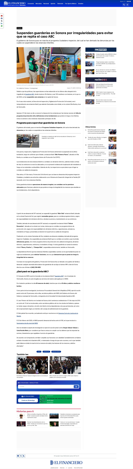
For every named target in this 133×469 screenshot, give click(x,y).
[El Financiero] (14, 3)
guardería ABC (46, 351)
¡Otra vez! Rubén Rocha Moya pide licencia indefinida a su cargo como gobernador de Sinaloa (104, 86)
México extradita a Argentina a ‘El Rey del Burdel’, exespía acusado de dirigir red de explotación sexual (37, 416)
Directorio (62, 467)
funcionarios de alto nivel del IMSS (27, 323)
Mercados (39, 3)
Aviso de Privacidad (78, 467)
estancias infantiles (56, 351)
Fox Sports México (70, 3)
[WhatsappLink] (44, 399)
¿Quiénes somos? (54, 467)
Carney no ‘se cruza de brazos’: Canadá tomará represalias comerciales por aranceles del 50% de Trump (69, 424)
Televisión (60, 3)
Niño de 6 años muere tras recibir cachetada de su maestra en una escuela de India (106, 102)
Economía (31, 3)
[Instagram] (127, 1)
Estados (80, 3)
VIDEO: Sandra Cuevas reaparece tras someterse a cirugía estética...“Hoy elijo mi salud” (105, 94)
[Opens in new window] (89, 55)
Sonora (39, 351)
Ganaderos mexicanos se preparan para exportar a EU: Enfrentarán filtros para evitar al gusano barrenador (70, 416)
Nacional (46, 3)
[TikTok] (130, 1)
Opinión (53, 3)
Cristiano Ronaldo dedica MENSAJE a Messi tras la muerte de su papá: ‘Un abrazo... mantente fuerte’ (106, 56)
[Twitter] (126, 1)
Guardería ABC (29, 94)
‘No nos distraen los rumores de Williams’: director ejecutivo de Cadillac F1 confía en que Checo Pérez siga (106, 71)
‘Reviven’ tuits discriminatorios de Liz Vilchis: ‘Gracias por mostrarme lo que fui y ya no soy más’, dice (37, 424)
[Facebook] (125, 1)
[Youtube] (129, 1)
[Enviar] (76, 386)
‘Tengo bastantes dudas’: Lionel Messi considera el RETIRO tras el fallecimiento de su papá (105, 64)
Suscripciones (69, 467)
